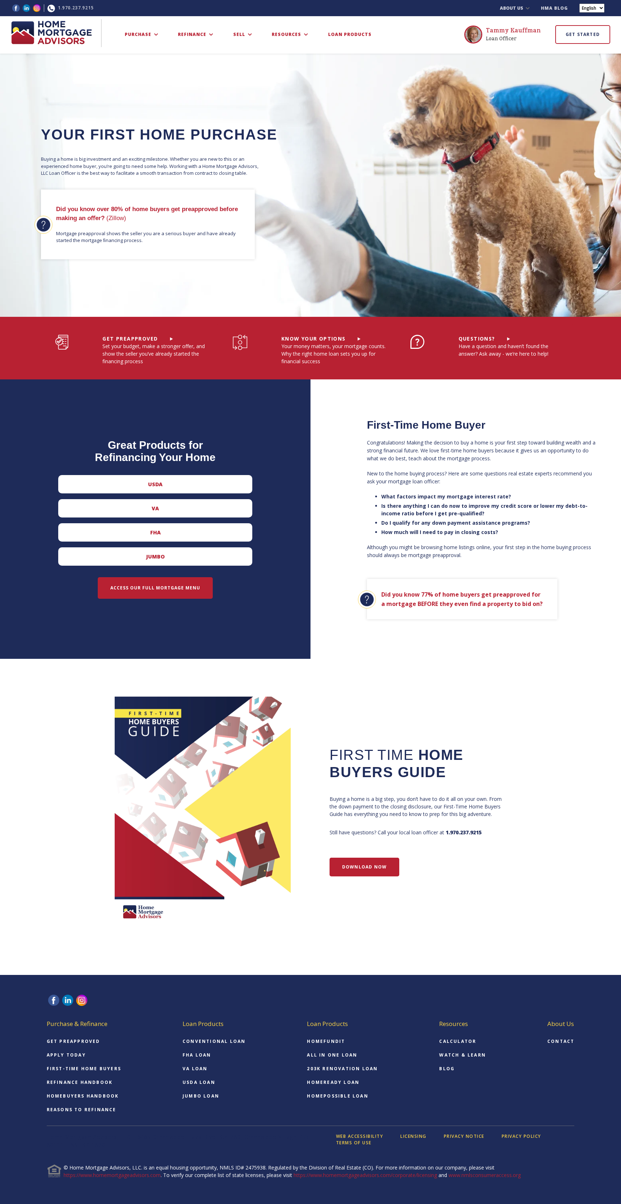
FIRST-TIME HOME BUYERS (84, 1069)
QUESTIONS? (477, 338)
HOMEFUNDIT (326, 1041)
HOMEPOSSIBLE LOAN (337, 1096)
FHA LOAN (197, 1055)
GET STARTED (583, 34)
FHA (155, 532)
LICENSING (413, 1136)
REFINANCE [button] (193, 34)
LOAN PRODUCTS (350, 34)
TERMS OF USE (354, 1143)
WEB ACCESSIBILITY (359, 1136)
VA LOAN (195, 1069)
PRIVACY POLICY (521, 1136)
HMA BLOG (554, 8)
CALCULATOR (457, 1041)
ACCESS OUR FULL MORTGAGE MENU (155, 588)
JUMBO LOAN (201, 1096)
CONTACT (560, 1041)
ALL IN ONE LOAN (332, 1055)
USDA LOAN (199, 1082)
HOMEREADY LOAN (333, 1082)
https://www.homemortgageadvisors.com (112, 1175)
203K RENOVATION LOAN (342, 1069)
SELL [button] (240, 34)
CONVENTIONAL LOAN (214, 1041)
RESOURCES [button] (287, 34)
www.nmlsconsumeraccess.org (484, 1175)
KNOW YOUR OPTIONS (313, 338)
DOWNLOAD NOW (364, 867)
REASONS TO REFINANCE (81, 1110)
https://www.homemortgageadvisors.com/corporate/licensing (365, 1175)
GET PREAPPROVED (130, 338)
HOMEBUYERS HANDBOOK (83, 1096)
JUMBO (155, 556)
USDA (155, 484)
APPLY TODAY (66, 1055)
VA (155, 508)
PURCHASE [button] (139, 34)
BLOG (447, 1069)
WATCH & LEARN (462, 1055)
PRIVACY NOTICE (464, 1136)
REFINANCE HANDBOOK (80, 1082)
